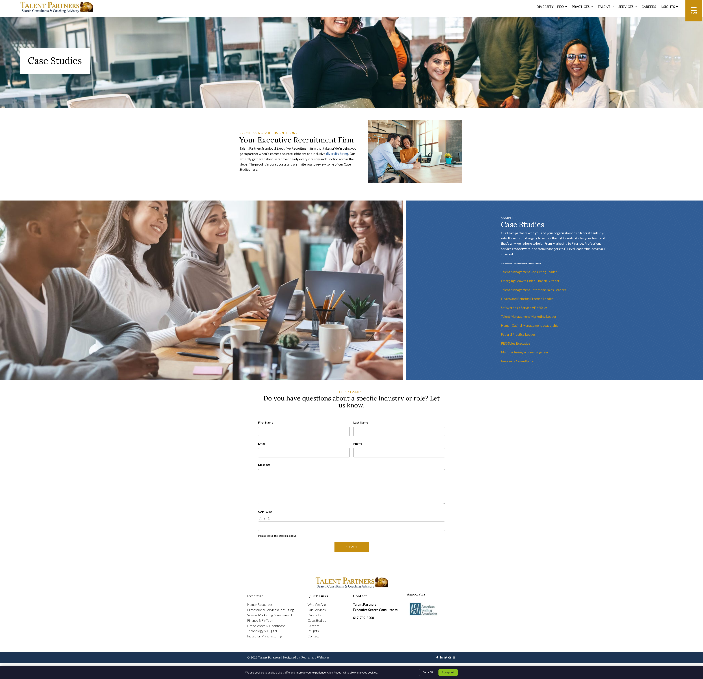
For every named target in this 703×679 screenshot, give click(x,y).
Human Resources (260, 604)
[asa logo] (431, 609)
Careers (313, 626)
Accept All (448, 672)
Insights (313, 631)
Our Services (317, 610)
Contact (313, 636)
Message (264, 464)
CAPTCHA (265, 511)
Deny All (428, 672)
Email (261, 443)
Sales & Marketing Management (269, 615)
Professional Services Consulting (270, 610)
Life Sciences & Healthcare (266, 626)
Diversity (314, 615)
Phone (357, 443)
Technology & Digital (262, 631)
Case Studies (317, 620)
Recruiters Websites (315, 657)
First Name (265, 422)
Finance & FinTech (260, 620)
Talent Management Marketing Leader (528, 316)
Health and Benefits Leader (527, 299)
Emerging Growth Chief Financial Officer (530, 281)
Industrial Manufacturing (264, 636)
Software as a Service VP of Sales (524, 308)
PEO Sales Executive (515, 343)
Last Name (360, 422)
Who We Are (317, 604)
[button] (566, 6)
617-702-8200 (363, 618)
